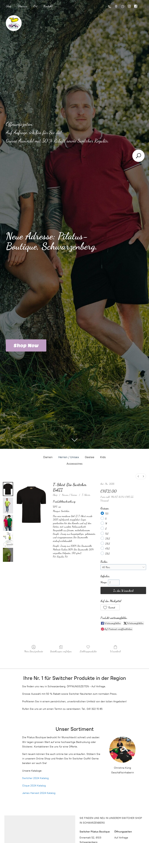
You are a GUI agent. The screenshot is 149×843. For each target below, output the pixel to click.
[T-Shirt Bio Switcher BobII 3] (8, 539)
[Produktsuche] (138, 155)
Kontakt (48, 6)
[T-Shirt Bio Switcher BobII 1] (8, 505)
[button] (110, 607)
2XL (107, 538)
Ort (35, 6)
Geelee (89, 457)
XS (106, 513)
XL (106, 533)
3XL (107, 543)
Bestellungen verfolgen (61, 651)
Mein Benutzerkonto (33, 651)
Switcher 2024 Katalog (35, 778)
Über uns (22, 6)
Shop (8, 6)
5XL (107, 553)
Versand (104, 500)
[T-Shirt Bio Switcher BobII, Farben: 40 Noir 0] (8, 489)
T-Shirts (86, 494)
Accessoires (74, 463)
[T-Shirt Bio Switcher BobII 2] (8, 523)
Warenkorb (115, 651)
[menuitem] (138, 476)
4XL (107, 548)
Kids (103, 457)
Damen (48, 457)
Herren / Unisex (68, 457)
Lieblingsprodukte (88, 651)
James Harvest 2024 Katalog (38, 793)
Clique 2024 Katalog (34, 785)
